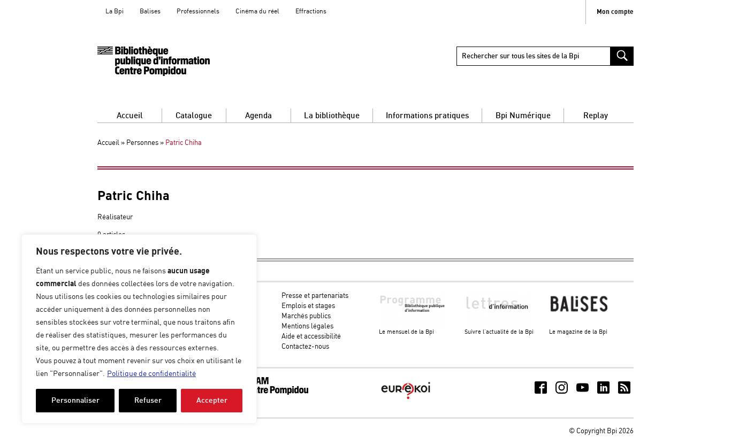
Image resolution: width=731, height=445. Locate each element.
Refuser (148, 400)
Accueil (130, 116)
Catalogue (194, 116)
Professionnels (198, 11)
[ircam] (268, 392)
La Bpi (114, 11)
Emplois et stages (308, 306)
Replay (595, 116)
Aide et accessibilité (311, 336)
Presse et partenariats (314, 296)
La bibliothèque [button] (332, 116)
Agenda (258, 116)
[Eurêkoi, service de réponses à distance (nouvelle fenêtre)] (405, 400)
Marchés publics (306, 316)
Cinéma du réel (257, 11)
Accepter (211, 400)
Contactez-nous (305, 346)
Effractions (310, 11)
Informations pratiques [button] (427, 116)
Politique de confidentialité (151, 374)
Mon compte (615, 12)
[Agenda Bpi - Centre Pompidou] (153, 61)
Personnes (142, 143)
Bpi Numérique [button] (523, 116)
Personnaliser (75, 400)
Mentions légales (307, 326)
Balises (150, 11)
